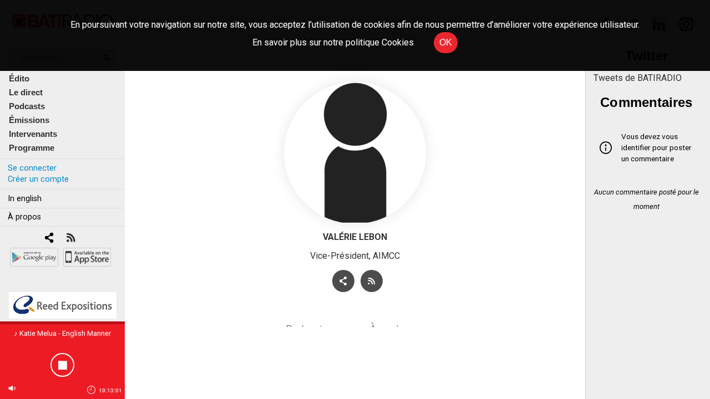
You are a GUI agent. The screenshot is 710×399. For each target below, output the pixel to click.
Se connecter (32, 168)
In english (25, 198)
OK (445, 42)
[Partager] (343, 281)
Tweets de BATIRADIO (638, 78)
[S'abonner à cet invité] (372, 281)
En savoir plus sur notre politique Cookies (333, 42)
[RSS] (71, 238)
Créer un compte (38, 179)
